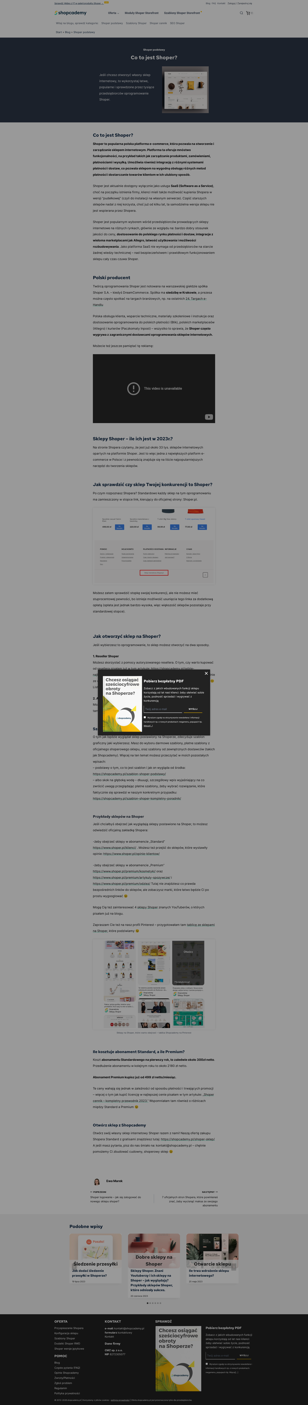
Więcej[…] (148, 726)
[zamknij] (206, 673)
